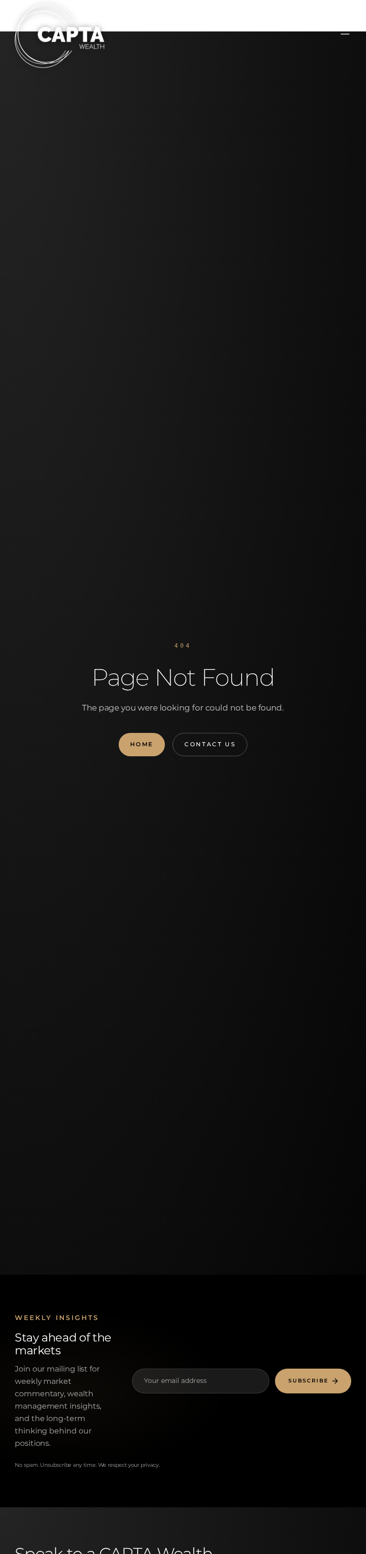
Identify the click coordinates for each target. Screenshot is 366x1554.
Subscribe (308, 1381)
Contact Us (209, 744)
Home (142, 744)
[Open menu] (345, 31)
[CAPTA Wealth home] (50, 29)
